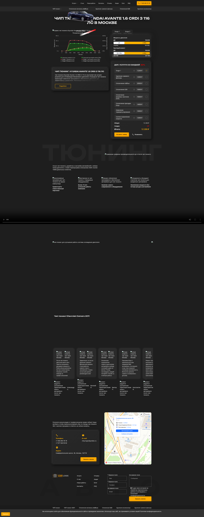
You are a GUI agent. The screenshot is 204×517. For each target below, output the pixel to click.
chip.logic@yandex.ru (89, 441)
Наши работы (91, 3)
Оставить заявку (121, 134)
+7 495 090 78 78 (145, 3)
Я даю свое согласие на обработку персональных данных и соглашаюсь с (139, 491)
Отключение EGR (125, 9)
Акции (117, 3)
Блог (123, 3)
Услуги (74, 3)
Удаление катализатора (144, 9)
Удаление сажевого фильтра (104, 9)
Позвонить (138, 134)
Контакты (101, 3)
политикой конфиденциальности (138, 494)
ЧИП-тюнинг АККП (69, 508)
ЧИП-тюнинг (56, 9)
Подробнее (63, 86)
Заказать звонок (88, 459)
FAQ (129, 3)
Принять (5, 514)
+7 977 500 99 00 (61, 443)
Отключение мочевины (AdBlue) (78, 9)
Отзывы (109, 3)
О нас (82, 3)
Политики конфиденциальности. (151, 511)
